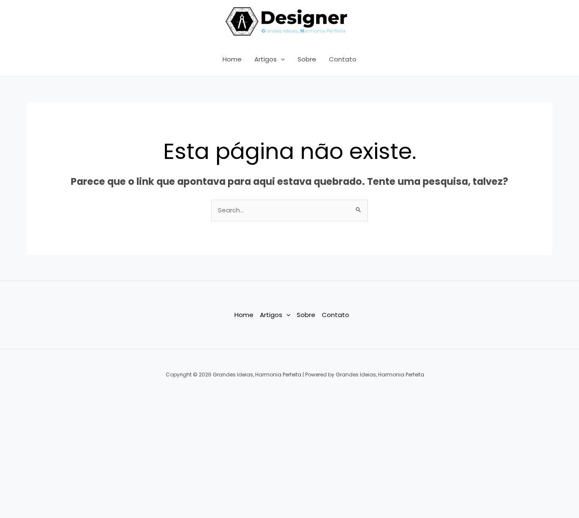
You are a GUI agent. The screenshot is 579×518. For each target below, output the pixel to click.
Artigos (265, 59)
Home (232, 59)
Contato (342, 59)
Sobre (307, 59)
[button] (281, 59)
